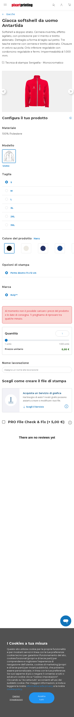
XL (11, 208)
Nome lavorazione (15, 363)
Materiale (9, 128)
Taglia (6, 174)
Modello (8, 145)
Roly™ (14, 295)
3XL (12, 225)
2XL (12, 216)
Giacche (10, 14)
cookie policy (14, 689)
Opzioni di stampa (15, 264)
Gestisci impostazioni (16, 698)
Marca (6, 287)
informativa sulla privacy (39, 686)
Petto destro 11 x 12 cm (23, 273)
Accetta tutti (41, 698)
